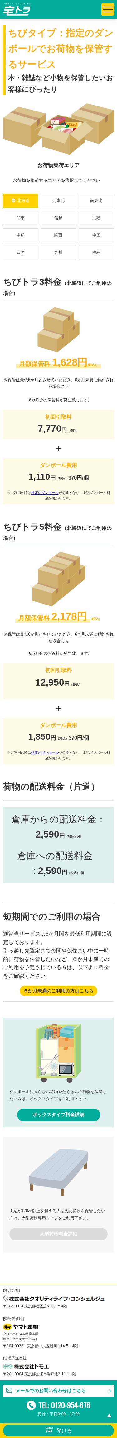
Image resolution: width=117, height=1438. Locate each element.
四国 (21, 252)
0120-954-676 (70, 1404)
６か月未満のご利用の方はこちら (58, 990)
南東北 (96, 200)
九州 (58, 252)
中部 (21, 235)
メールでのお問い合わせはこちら (51, 1390)
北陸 (96, 217)
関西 (58, 235)
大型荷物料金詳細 (58, 1233)
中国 (96, 235)
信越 (58, 217)
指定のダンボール (45, 493)
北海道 (23, 200)
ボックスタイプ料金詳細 (58, 1114)
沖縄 (96, 252)
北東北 (58, 200)
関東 (21, 217)
